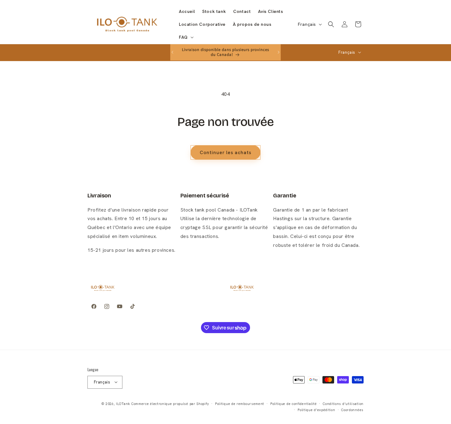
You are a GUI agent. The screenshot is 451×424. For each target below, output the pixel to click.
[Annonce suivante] (278, 52)
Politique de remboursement (239, 403)
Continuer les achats (225, 153)
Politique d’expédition (316, 409)
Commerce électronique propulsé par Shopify (170, 403)
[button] (185, 37)
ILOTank (123, 403)
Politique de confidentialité (293, 403)
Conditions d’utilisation (343, 403)
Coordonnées (352, 409)
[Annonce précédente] (172, 52)
